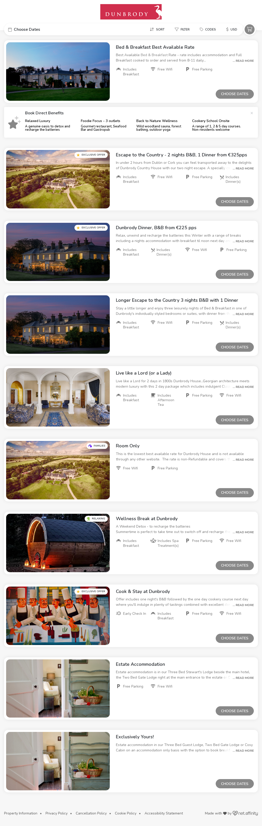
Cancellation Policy (91, 813)
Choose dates (234, 94)
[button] (42, 29)
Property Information (20, 813)
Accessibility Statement (164, 813)
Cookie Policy (125, 813)
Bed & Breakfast (155, 55)
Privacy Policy (57, 813)
